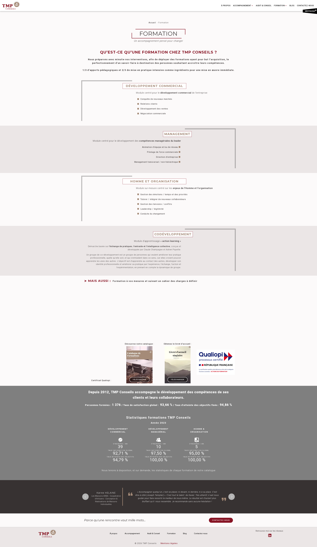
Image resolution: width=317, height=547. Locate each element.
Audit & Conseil (263, 6)
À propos (226, 6)
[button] (85, 496)
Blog (292, 6)
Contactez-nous (305, 6)
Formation (279, 6)
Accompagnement (242, 6)
